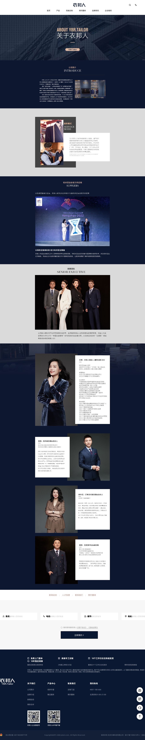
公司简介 (30, 689)
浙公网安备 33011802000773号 (16, 735)
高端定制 (69, 10)
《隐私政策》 (93, 627)
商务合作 (30, 704)
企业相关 (108, 10)
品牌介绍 (30, 694)
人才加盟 (66, 595)
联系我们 (79, 595)
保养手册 (50, 689)
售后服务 (50, 694)
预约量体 (82, 10)
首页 (48, 10)
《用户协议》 (82, 627)
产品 (58, 10)
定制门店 (71, 689)
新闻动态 (53, 595)
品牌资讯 (95, 10)
